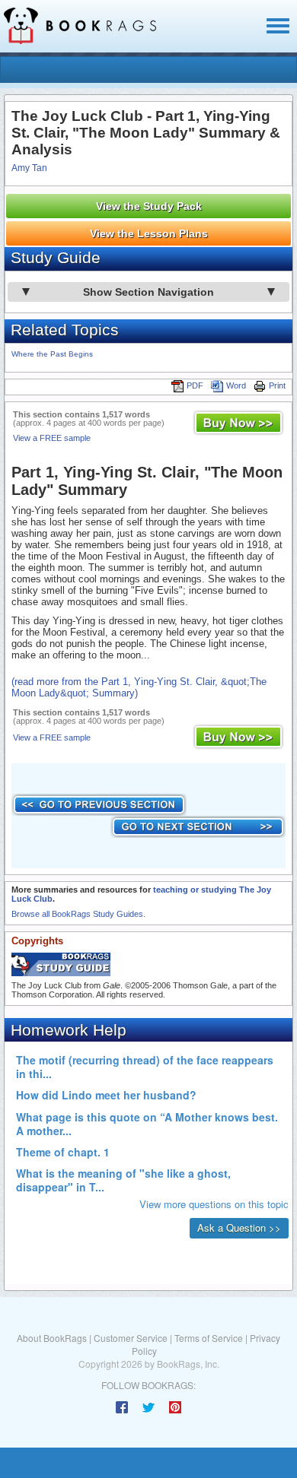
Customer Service (131, 1337)
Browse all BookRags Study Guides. (78, 913)
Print (277, 385)
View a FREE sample (52, 437)
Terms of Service (208, 1337)
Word (236, 385)
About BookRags (52, 1337)
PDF (195, 385)
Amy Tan (29, 168)
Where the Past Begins (52, 354)
